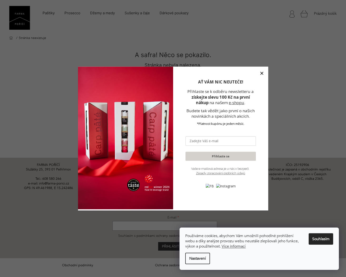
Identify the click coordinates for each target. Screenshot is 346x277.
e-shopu (236, 102)
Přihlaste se (220, 156)
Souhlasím (321, 239)
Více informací (234, 246)
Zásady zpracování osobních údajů (220, 173)
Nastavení (197, 258)
